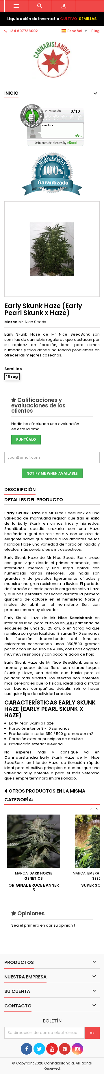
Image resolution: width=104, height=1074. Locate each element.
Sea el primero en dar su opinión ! (43, 925)
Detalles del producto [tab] (33, 499)
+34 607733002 (23, 30)
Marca (11, 322)
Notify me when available (52, 473)
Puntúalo (26, 439)
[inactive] (52, 125)
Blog (95, 30)
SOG (70, 623)
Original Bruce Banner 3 (33, 887)
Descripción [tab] (20, 489)
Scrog (78, 628)
